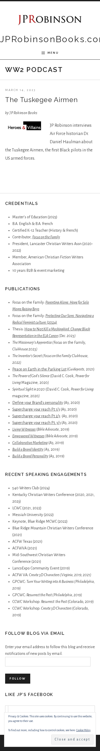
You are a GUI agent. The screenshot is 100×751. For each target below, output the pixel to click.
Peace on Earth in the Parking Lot (39, 369)
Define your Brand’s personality (37, 403)
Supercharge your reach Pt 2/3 (36, 416)
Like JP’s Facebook (29, 694)
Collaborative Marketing (30, 443)
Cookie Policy (83, 730)
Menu (52, 53)
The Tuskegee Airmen (41, 100)
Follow (17, 678)
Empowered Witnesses (28, 436)
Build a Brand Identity (27, 449)
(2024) (52, 322)
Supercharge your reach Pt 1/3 (36, 409)
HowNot (33, 329)
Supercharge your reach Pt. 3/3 (36, 423)
